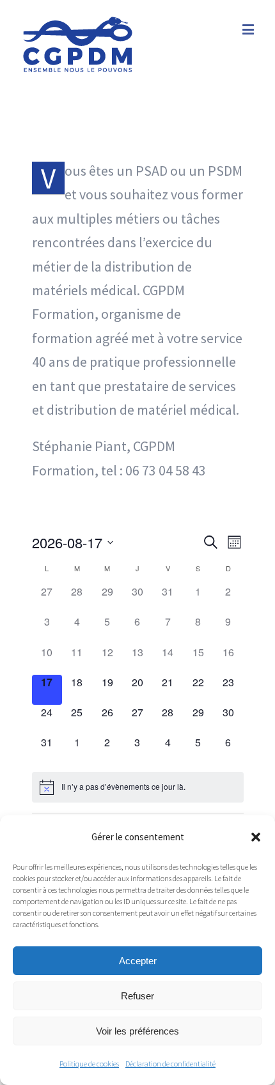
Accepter (138, 960)
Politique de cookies (89, 1063)
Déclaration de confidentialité (170, 1063)
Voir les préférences (137, 1031)
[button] (255, 837)
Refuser (137, 995)
